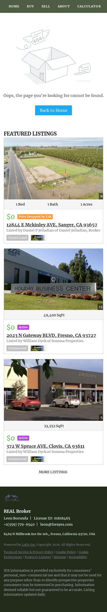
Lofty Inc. (29, 544)
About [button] (64, 6)
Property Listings (38, 557)
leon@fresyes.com (56, 524)
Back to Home (53, 110)
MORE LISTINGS (53, 472)
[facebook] (6, 602)
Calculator (89, 6)
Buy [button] (30, 6)
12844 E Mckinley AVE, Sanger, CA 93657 (51, 225)
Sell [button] (46, 6)
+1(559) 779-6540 (19, 524)
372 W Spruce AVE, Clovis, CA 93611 (45, 446)
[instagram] (16, 602)
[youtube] (26, 602)
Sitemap (60, 557)
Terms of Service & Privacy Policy (29, 552)
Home (14, 6)
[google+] (36, 602)
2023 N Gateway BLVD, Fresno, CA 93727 (51, 335)
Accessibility (78, 557)
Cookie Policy (66, 552)
